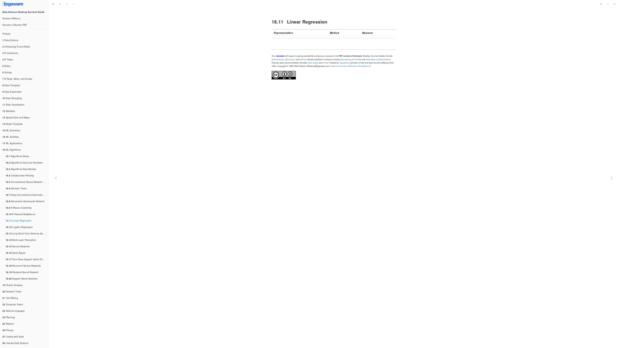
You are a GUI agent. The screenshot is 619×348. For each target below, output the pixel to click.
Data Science (10, 40)
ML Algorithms (11, 149)
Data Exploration (12, 91)
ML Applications (12, 143)
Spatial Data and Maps (16, 117)
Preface (6, 33)
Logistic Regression (19, 227)
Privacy (7, 330)
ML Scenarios (11, 130)
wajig (315, 62)
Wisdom (8, 323)
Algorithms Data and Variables (24, 162)
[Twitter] (601, 4)
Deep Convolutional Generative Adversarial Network (27, 194)
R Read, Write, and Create (17, 78)
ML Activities (10, 136)
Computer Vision (12, 304)
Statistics (8, 111)
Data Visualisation (13, 104)
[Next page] (611, 178)
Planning (8, 317)
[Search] (60, 4)
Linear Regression (19, 220)
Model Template (12, 124)
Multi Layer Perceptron (21, 240)
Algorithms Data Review (21, 169)
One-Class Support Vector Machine (27, 259)
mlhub (326, 62)
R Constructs (10, 53)
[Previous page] (55, 178)
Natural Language (13, 310)
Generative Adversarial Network (25, 201)
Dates (6, 66)
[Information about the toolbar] (73, 4)
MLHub (303, 59)
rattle (310, 62)
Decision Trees (16, 188)
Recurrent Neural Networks (23, 265)
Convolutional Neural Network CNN (27, 182)
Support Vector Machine (22, 278)
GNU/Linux (290, 59)
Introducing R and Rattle (16, 46)
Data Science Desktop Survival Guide (337, 4)
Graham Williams (11, 18)
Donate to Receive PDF (14, 24)
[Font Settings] (67, 4)
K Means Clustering (19, 207)
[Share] (614, 4)
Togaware (343, 62)
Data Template (11, 85)
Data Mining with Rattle (351, 59)
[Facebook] (608, 4)
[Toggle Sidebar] (53, 4)
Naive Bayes (15, 252)
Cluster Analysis (12, 285)
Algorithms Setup (17, 156)
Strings (7, 72)
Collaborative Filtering (20, 175)
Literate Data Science (15, 343)
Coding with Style (13, 336)
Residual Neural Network (22, 272)
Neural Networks (18, 246)
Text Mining (10, 298)
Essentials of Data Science (378, 59)
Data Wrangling (12, 98)
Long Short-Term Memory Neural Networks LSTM (27, 233)
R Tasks (7, 59)
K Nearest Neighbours (20, 214)
